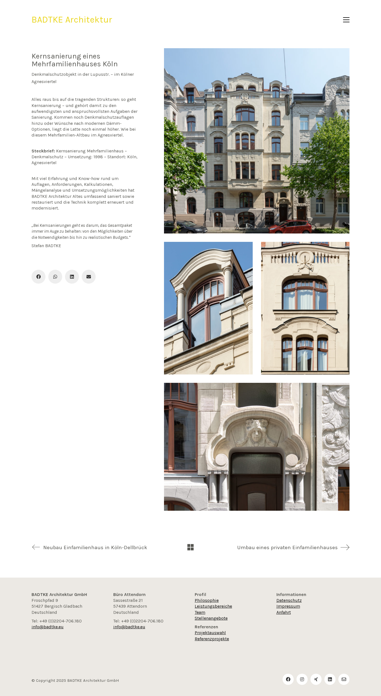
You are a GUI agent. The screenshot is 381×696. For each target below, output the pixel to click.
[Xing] (316, 679)
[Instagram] (302, 679)
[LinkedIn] (72, 277)
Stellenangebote (211, 618)
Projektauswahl (210, 632)
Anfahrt (283, 612)
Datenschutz (289, 600)
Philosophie (207, 600)
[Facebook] (38, 277)
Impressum (288, 606)
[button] (346, 20)
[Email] (89, 277)
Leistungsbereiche (213, 606)
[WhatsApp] (55, 277)
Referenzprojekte (212, 638)
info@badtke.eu (48, 626)
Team (200, 612)
